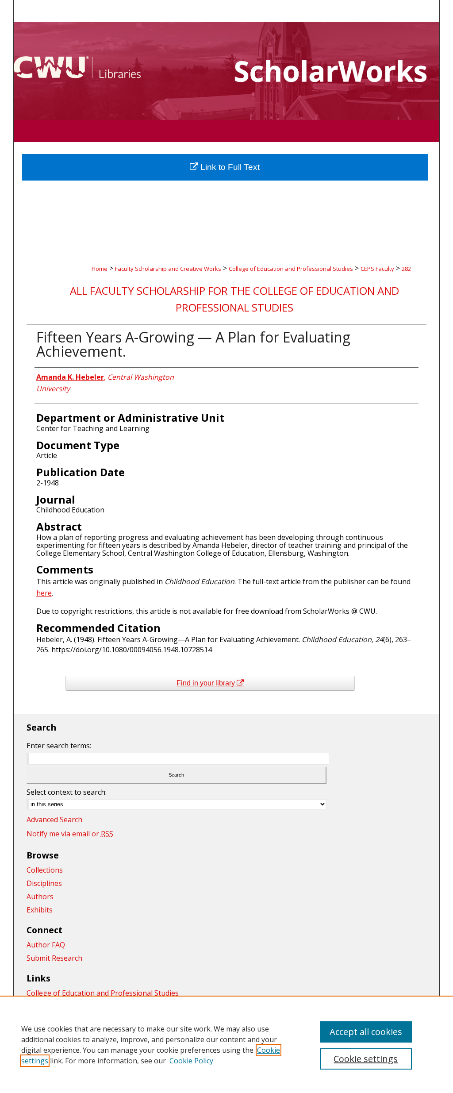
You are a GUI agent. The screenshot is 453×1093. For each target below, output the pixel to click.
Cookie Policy (191, 1061)
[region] (226, 1044)
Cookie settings (366, 1059)
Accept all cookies (366, 1032)
